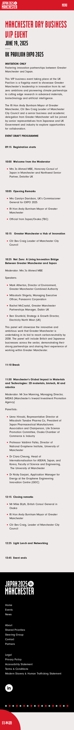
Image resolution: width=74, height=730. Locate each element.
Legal (8, 654)
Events (9, 609)
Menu (64, 5)
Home (8, 605)
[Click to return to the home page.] (9, 5)
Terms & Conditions (16, 668)
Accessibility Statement (19, 664)
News (8, 614)
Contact (9, 639)
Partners (10, 644)
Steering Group (14, 634)
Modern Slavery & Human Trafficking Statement (33, 673)
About (8, 625)
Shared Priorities (15, 629)
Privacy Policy (13, 659)
